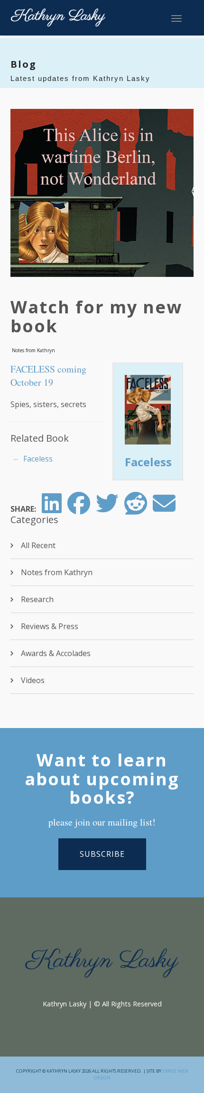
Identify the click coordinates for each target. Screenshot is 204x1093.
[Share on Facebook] (78, 509)
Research (37, 599)
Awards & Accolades (56, 653)
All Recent (38, 545)
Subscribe (102, 854)
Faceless (38, 458)
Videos (33, 680)
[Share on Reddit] (135, 509)
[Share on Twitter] (107, 509)
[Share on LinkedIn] (52, 509)
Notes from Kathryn (33, 350)
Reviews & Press (49, 626)
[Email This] (164, 509)
